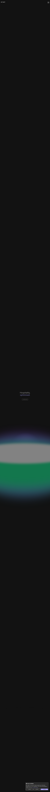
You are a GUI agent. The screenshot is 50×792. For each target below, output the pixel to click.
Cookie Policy (35, 787)
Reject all (30, 789)
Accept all (44, 789)
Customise (37, 789)
